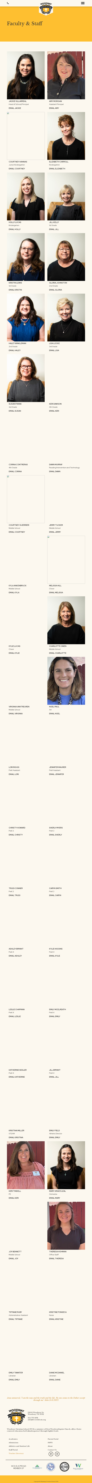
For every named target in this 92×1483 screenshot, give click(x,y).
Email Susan (15, 411)
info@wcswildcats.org (37, 1420)
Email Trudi (14, 895)
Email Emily (54, 1016)
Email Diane (54, 1380)
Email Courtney (17, 169)
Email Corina (15, 471)
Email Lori (14, 774)
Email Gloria (55, 290)
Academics (13, 1439)
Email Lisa (54, 350)
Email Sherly (55, 835)
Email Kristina (16, 1137)
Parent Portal (53, 1439)
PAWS (50, 1443)
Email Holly (15, 229)
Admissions (13, 1443)
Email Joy (13, 1258)
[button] (83, 3)
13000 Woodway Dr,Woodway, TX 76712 (36, 1413)
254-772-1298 (33, 1418)
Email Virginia (16, 713)
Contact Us (52, 1450)
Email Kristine (56, 1319)
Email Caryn (55, 895)
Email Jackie (15, 108)
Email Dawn (54, 471)
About (50, 1446)
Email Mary (54, 1198)
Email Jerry (55, 532)
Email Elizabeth (57, 169)
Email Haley (15, 350)
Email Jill (54, 229)
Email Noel (54, 713)
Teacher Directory (16, 1453)
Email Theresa (56, 1258)
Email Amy (54, 108)
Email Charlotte (57, 653)
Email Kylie (14, 653)
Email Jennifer (56, 774)
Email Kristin (15, 290)
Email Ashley (15, 956)
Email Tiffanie (16, 1319)
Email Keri (54, 411)
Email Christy (16, 835)
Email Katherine (17, 1077)
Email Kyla (14, 592)
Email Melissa (56, 592)
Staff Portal (13, 1450)
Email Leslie (15, 1016)
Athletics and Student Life (19, 1446)
